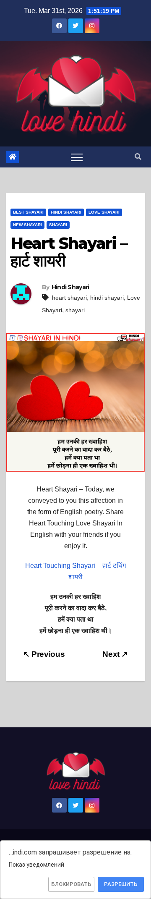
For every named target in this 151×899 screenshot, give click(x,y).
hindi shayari (107, 297)
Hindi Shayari (66, 212)
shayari (75, 310)
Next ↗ (115, 654)
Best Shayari (28, 212)
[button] (138, 156)
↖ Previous (44, 654)
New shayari (27, 224)
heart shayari (69, 297)
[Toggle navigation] (76, 157)
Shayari (58, 224)
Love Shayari (104, 212)
